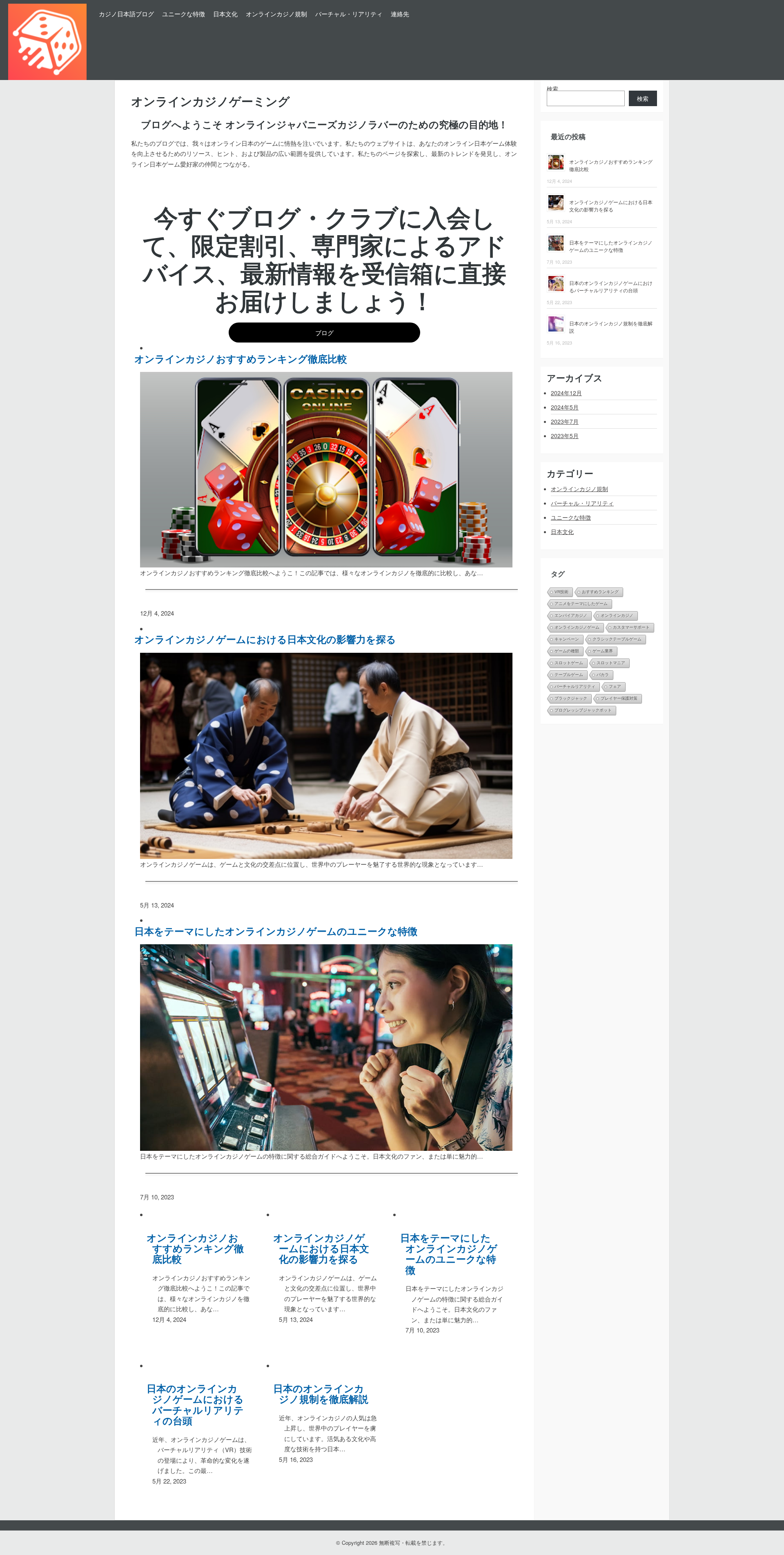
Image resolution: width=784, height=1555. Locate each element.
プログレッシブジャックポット (583, 710)
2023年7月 (565, 421)
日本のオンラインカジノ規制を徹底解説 (323, 1393)
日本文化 (225, 13)
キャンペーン (567, 639)
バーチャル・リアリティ (349, 13)
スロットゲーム (569, 663)
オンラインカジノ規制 (276, 13)
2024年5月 (565, 407)
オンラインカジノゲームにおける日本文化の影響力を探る (268, 639)
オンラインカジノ (617, 615)
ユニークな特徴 (183, 13)
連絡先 (400, 13)
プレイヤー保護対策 (619, 698)
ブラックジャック (571, 698)
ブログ (324, 332)
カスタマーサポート (631, 627)
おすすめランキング (600, 592)
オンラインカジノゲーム (577, 627)
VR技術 (561, 592)
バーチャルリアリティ (575, 686)
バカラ (603, 674)
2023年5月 (565, 436)
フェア (615, 686)
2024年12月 (566, 393)
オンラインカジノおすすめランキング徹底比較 (243, 358)
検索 (552, 89)
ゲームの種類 (567, 651)
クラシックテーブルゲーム (616, 639)
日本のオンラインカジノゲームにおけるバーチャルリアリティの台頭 (198, 1404)
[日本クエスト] (47, 40)
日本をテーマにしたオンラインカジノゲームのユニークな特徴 (279, 930)
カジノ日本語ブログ (126, 13)
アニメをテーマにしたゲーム (581, 603)
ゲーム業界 (602, 651)
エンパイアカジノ (571, 615)
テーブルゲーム (569, 674)
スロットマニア (611, 663)
